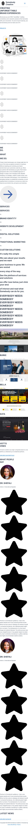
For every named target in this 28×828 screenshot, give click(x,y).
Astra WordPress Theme (14, 824)
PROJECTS (3, 28)
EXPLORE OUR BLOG (5, 819)
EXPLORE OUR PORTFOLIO (7, 455)
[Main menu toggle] (24, 3)
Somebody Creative (10, 3)
